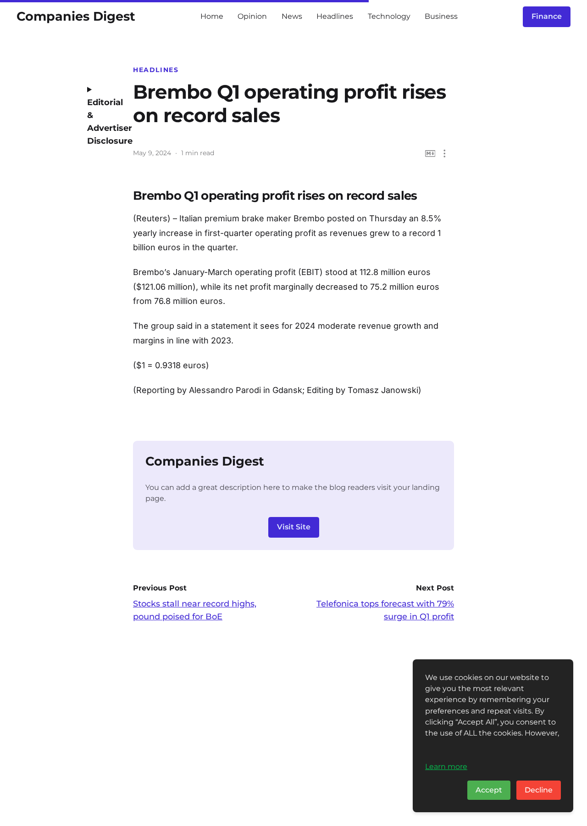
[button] (444, 153)
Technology (389, 16)
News (292, 16)
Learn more (446, 766)
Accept (489, 790)
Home (211, 16)
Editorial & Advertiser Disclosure (103, 121)
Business (441, 16)
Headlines (334, 16)
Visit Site (293, 527)
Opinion (252, 16)
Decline (539, 790)
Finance (547, 16)
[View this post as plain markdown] (430, 153)
